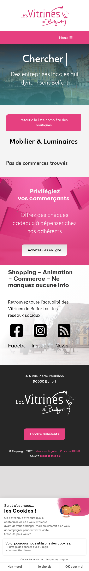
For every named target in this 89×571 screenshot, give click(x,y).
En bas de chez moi (50, 469)
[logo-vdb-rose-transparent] (44, 5)
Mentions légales (46, 464)
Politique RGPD (70, 464)
